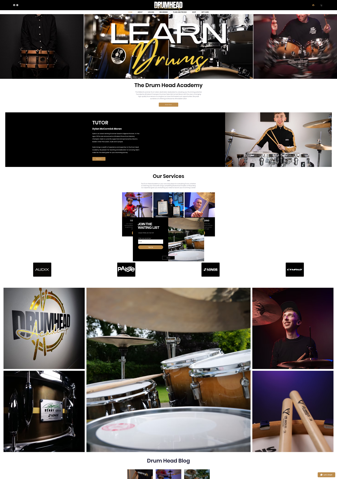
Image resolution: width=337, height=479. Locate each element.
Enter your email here (145, 238)
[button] (200, 221)
